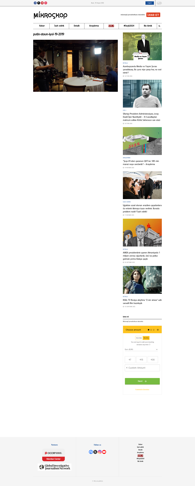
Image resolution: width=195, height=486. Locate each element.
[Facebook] (91, 452)
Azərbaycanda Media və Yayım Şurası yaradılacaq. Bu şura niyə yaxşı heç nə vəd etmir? (142, 70)
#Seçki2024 (129, 26)
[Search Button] (159, 26)
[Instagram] (100, 452)
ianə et (153, 14)
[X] (95, 452)
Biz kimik (148, 26)
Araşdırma (94, 26)
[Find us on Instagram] (45, 3)
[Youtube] (104, 452)
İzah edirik (59, 26)
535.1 (124, 110)
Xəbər (42, 26)
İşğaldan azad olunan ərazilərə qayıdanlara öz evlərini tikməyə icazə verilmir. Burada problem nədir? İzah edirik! (142, 208)
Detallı (76, 26)
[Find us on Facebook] (35, 3)
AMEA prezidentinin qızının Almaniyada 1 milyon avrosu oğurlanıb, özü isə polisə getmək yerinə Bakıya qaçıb (141, 256)
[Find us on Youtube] (42, 3)
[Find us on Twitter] (38, 3)
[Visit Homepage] (51, 15)
